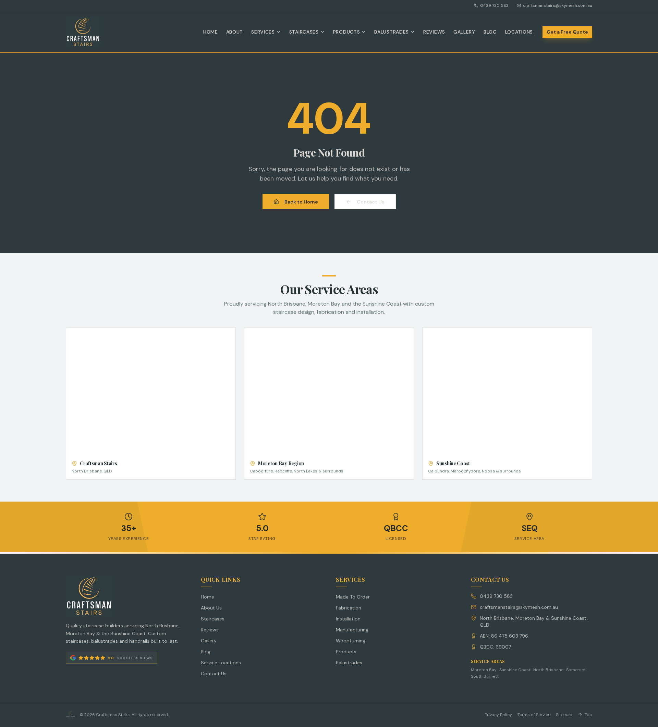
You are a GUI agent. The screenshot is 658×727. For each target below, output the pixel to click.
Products (346, 32)
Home (210, 32)
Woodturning (350, 641)
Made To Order (353, 597)
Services (263, 32)
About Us (211, 608)
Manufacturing (352, 630)
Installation (348, 619)
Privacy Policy (498, 714)
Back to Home (301, 202)
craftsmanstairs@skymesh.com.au (557, 5)
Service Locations (221, 663)
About (234, 32)
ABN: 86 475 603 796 (504, 636)
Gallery (464, 32)
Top (588, 714)
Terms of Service (533, 714)
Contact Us (371, 202)
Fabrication (348, 608)
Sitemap (564, 714)
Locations (519, 32)
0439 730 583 (494, 5)
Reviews (434, 32)
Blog (490, 32)
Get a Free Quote (567, 32)
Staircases (304, 32)
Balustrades (391, 32)
